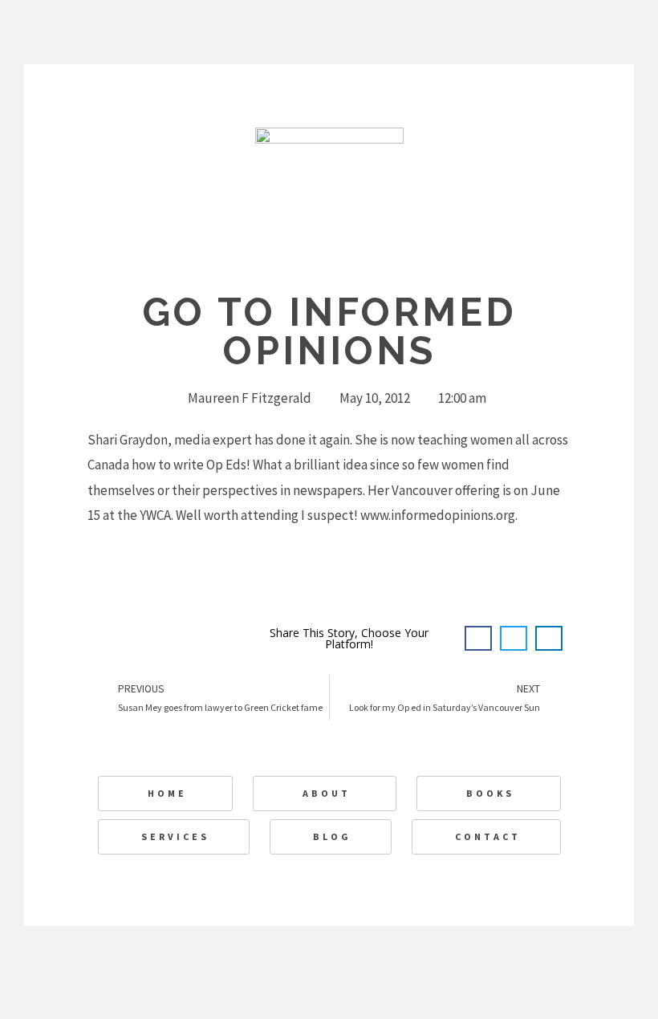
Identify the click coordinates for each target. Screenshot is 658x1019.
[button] (478, 639)
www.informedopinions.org (437, 515)
